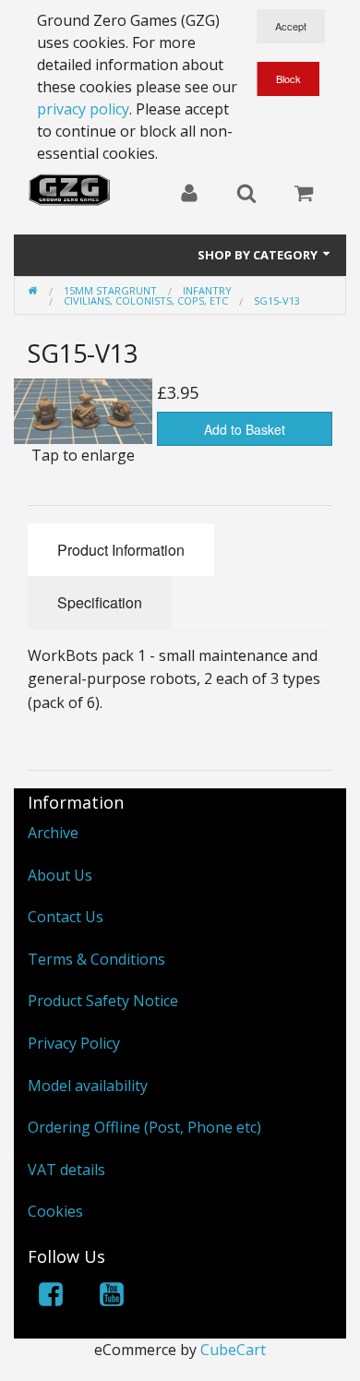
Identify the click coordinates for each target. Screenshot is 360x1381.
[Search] (246, 195)
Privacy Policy (74, 1043)
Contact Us (65, 917)
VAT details (66, 1169)
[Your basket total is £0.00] (303, 195)
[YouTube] (112, 1297)
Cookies (55, 1211)
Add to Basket (244, 429)
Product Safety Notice (103, 1001)
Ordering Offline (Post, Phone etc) (144, 1127)
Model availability (88, 1085)
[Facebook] (51, 1297)
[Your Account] (189, 195)
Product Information (121, 549)
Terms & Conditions (96, 959)
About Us (60, 875)
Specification (99, 602)
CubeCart (233, 1349)
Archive (53, 833)
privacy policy (83, 109)
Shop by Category (259, 254)
